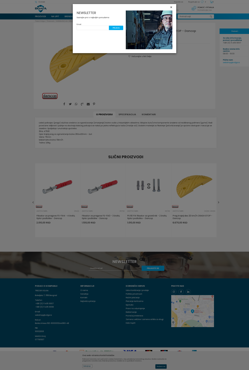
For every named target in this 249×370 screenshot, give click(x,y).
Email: (79, 24)
